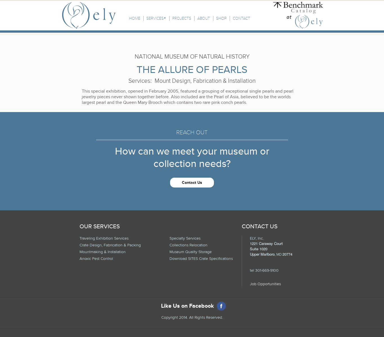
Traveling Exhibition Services (104, 238)
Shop (221, 18)
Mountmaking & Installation (103, 251)
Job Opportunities (265, 284)
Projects (181, 18)
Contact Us (192, 182)
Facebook (221, 306)
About (203, 18)
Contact (241, 18)
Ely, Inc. (89, 15)
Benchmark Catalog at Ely (298, 15)
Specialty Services (185, 238)
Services (155, 18)
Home (134, 18)
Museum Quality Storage (191, 251)
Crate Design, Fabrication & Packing (110, 245)
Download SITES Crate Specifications (201, 258)
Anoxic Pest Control (96, 258)
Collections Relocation (188, 245)
